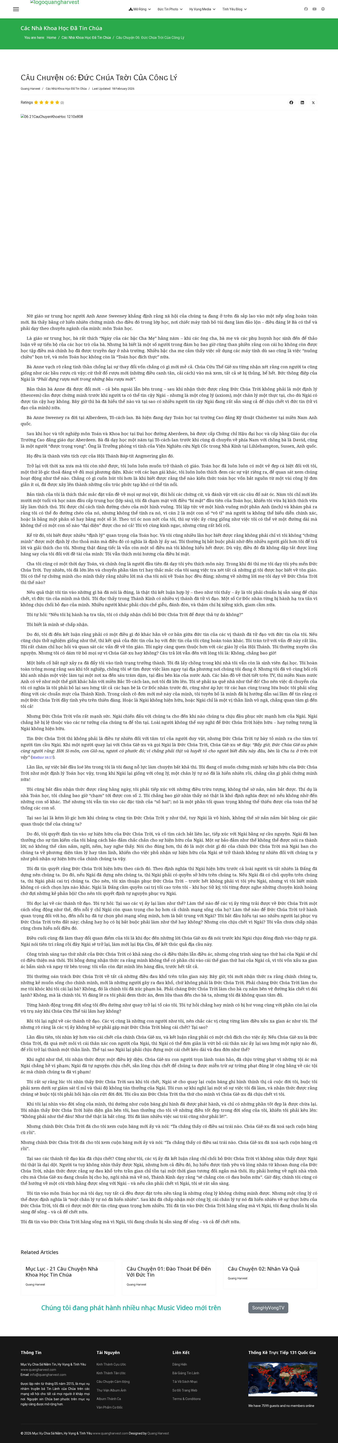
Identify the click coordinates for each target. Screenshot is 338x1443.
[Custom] (323, 9)
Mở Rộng (139, 9)
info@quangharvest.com (48, 1375)
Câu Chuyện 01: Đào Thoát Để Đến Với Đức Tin (169, 1271)
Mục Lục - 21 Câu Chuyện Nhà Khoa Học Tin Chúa (62, 1271)
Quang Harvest (158, 1433)
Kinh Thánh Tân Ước (111, 1373)
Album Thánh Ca (109, 1399)
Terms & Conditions (186, 1399)
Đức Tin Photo (168, 9)
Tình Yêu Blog (232, 9)
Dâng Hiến (179, 1364)
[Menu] (16, 9)
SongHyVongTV (268, 1308)
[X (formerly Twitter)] (313, 102)
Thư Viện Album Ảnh (111, 1390)
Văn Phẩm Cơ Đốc (110, 1407)
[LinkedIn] (302, 102)
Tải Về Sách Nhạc (185, 1381)
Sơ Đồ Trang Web (184, 1390)
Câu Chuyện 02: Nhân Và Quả (264, 1268)
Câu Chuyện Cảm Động (113, 1381)
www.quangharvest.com (38, 1370)
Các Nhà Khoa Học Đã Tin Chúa (66, 88)
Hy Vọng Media (200, 9)
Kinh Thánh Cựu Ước (111, 1364)
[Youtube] (314, 9)
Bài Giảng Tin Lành (185, 1373)
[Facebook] (306, 9)
